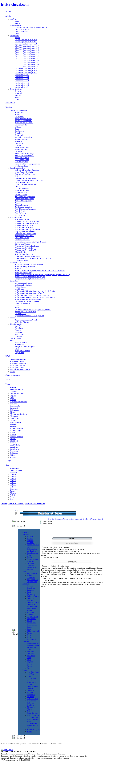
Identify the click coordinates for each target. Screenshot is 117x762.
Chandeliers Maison (22, 238)
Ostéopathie (19, 143)
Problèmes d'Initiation (18, 363)
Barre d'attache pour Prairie (24, 236)
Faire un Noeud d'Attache (24, 227)
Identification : (20, 289)
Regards (13, 443)
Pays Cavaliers (15, 422)
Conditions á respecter (23, 303)
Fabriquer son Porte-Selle (24, 248)
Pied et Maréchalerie (22, 147)
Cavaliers (13, 391)
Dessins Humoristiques (18, 402)
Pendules (13, 426)
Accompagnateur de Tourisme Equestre (29, 264)
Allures (17, 115)
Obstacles (13, 420)
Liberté (12, 412)
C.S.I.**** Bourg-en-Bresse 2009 (27, 50)
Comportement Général (18, 359)
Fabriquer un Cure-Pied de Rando (27, 246)
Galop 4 (13, 481)
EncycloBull (19, 353)
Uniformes (14, 453)
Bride (17, 176)
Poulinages (14, 441)
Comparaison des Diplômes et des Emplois (30, 279)
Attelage (13, 387)
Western (13, 457)
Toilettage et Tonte (21, 166)
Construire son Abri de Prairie (25, 234)
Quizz (7, 465)
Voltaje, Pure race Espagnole (25, 347)
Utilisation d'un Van (22, 260)
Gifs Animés (14, 410)
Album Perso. (20, 344)
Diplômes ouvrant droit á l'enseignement (29, 316)
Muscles (13, 493)
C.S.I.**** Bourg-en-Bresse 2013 (27, 58)
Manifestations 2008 (22, 77)
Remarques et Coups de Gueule (26, 320)
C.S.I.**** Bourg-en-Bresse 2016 (27, 64)
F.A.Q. (8, 356)
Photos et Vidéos (21, 342)
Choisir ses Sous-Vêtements (25, 174)
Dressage (13, 404)
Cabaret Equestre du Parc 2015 (26, 42)
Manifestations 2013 (22, 85)
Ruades (17, 97)
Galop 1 (13, 474)
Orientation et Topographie (24, 199)
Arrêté (17, 308)
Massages (18, 141)
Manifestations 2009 (22, 79)
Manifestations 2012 (22, 83)
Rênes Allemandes (21, 205)
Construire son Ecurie (22, 240)
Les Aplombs (19, 117)
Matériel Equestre (21, 193)
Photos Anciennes (16, 428)
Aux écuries (19, 93)
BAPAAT (18, 269)
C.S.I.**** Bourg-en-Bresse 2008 (27, 48)
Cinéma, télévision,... (22, 32)
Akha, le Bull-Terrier (22, 351)
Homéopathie (19, 135)
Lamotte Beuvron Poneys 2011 (26, 71)
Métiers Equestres (21, 195)
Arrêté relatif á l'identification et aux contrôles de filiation (35, 291)
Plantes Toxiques (21, 149)
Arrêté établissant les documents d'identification (32, 295)
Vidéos (17, 23)
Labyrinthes (19, 332)
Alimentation (19, 112)
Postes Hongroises (16, 437)
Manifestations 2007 (22, 75)
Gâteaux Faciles (20, 252)
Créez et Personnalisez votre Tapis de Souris (31, 242)
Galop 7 (13, 487)
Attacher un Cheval (22, 219)
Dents (17, 129)
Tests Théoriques (21, 213)
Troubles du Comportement (20, 370)
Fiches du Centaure (22, 190)
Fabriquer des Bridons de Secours (27, 221)
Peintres (13, 424)
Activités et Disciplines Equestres (27, 170)
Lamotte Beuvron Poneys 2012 (26, 73)
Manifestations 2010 (22, 81)
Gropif (17, 349)
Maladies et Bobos (21, 139)
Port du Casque (20, 287)
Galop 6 (13, 485)
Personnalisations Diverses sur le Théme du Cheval (33, 258)
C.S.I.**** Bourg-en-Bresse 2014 (27, 60)
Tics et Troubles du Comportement (27, 164)
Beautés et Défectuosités (23, 121)
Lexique (8, 460)
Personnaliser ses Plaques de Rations (28, 256)
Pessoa (17, 203)
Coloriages (18, 330)
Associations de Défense (23, 119)
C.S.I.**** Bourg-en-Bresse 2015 (27, 62)
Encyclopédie (15, 406)
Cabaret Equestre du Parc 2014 (26, 40)
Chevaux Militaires (17, 394)
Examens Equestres (22, 188)
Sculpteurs (14, 447)
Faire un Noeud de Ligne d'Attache (27, 230)
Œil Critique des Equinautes (25, 197)
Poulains (13, 439)
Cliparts (13, 396)
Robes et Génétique (22, 158)
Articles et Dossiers (16, 504)
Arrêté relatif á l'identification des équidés (29, 293)
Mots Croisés (19, 334)
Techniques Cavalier (17, 365)
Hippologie (19, 133)
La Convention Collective (24, 285)
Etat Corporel (19, 131)
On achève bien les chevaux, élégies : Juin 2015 (32, 27)
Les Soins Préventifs (22, 160)
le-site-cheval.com (15, 4)
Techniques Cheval (17, 368)
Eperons (18, 186)
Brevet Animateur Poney (23, 273)
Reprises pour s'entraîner (23, 207)
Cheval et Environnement (35, 504)
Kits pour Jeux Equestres (24, 254)
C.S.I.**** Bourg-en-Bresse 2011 (27, 54)
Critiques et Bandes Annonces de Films (29, 180)
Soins (12, 497)
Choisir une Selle (21, 125)
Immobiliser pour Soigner (24, 137)
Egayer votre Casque (22, 244)
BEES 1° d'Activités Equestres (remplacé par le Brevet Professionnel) (40, 271)
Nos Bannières (15, 338)
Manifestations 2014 (22, 87)
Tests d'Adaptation (21, 162)
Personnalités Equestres (23, 201)
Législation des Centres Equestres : (27, 301)
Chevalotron (19, 328)
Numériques (14, 418)
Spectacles (14, 451)
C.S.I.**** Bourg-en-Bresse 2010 (27, 52)
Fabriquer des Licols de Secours (26, 223)
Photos (7, 384)
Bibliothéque (10, 103)
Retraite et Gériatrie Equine (24, 156)
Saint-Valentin (15, 445)
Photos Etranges (16, 430)
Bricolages (18, 91)
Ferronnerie (14, 408)
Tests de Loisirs (20, 211)
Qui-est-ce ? (19, 336)
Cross (12, 398)
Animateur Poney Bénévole (25, 266)
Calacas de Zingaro (22, 29)
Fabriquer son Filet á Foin (24, 225)
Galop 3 (13, 479)
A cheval (18, 95)
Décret (17, 305)
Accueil (8, 11)
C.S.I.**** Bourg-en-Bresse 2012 (27, 56)
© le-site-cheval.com (55, 519)
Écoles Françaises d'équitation (25, 184)
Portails (12, 433)
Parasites (18, 145)
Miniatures (14, 416)
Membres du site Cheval (19, 414)
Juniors (12, 491)
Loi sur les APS (20, 314)
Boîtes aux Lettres (16, 389)
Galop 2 (13, 477)
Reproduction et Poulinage (24, 154)
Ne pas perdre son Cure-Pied (25, 232)
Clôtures (18, 127)
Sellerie (12, 495)
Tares (12, 499)
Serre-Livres (14, 449)
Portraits (13, 435)
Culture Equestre (16, 470)
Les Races (18, 151)
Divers (17, 99)
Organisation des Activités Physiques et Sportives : (33, 310)
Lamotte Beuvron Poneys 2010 (26, 68)
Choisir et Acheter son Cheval (25, 178)
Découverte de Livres (22, 182)
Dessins (13, 400)
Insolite (17, 21)
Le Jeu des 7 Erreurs (22, 322)
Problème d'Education (18, 361)
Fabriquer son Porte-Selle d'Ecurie (27, 250)
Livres (17, 34)
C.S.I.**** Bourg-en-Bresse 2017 (27, 66)
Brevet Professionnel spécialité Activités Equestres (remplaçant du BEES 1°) (42, 275)
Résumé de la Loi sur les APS (25, 312)
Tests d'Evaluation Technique (25, 209)
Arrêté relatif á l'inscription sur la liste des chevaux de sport (36, 297)
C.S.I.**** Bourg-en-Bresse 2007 (27, 46)
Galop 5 (13, 483)
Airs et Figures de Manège (24, 172)
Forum (7, 379)
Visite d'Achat (20, 215)
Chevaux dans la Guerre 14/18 (26, 44)
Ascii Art (18, 326)
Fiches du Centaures (12, 375)
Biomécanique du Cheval (24, 123)
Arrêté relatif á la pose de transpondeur (29, 299)
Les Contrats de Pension (23, 283)
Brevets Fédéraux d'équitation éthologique (30, 277)
